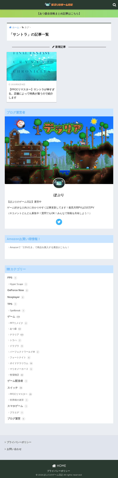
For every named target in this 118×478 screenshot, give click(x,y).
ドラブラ (16, 346)
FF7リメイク (18, 323)
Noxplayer (15, 297)
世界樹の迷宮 (18, 400)
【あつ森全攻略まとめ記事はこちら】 (59, 13)
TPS (11, 304)
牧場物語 (16, 374)
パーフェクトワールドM (24, 351)
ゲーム (13, 316)
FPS (11, 277)
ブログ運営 (15, 418)
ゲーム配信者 (16, 380)
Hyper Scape (18, 284)
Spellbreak (17, 310)
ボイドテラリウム (21, 363)
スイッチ (14, 387)
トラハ (15, 340)
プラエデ (16, 412)
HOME (61, 466)
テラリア (17, 334)
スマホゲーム (16, 406)
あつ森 (15, 328)
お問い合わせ (14, 449)
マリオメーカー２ (21, 369)
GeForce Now (17, 290)
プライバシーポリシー (19, 442)
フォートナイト (20, 357)
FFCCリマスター (20, 394)
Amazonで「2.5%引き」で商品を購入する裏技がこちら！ (39, 247)
